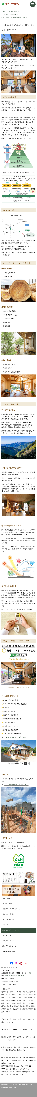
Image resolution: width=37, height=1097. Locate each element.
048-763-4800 (19, 976)
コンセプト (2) (7, 903)
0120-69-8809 (9, 976)
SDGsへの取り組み (8, 951)
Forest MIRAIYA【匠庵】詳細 (15, 737)
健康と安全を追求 (8, 914)
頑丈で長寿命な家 (8, 919)
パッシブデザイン (8, 935)
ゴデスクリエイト (14, 1087)
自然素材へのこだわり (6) (11, 909)
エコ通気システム (8, 941)
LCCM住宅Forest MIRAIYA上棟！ (16, 785)
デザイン (5, 925)
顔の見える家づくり (9, 946)
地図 (30, 973)
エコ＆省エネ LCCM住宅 (10, 930)
